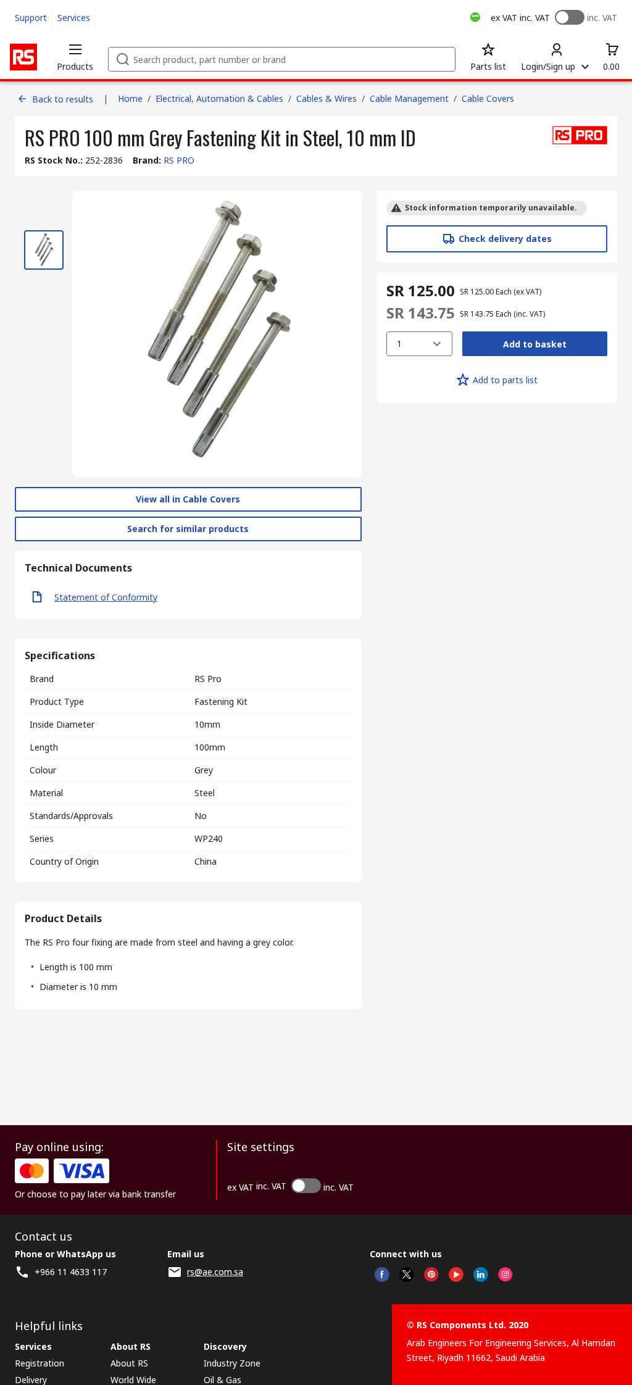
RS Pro (208, 678)
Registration (39, 1363)
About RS (129, 1363)
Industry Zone (232, 1363)
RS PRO (179, 160)
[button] (75, 57)
